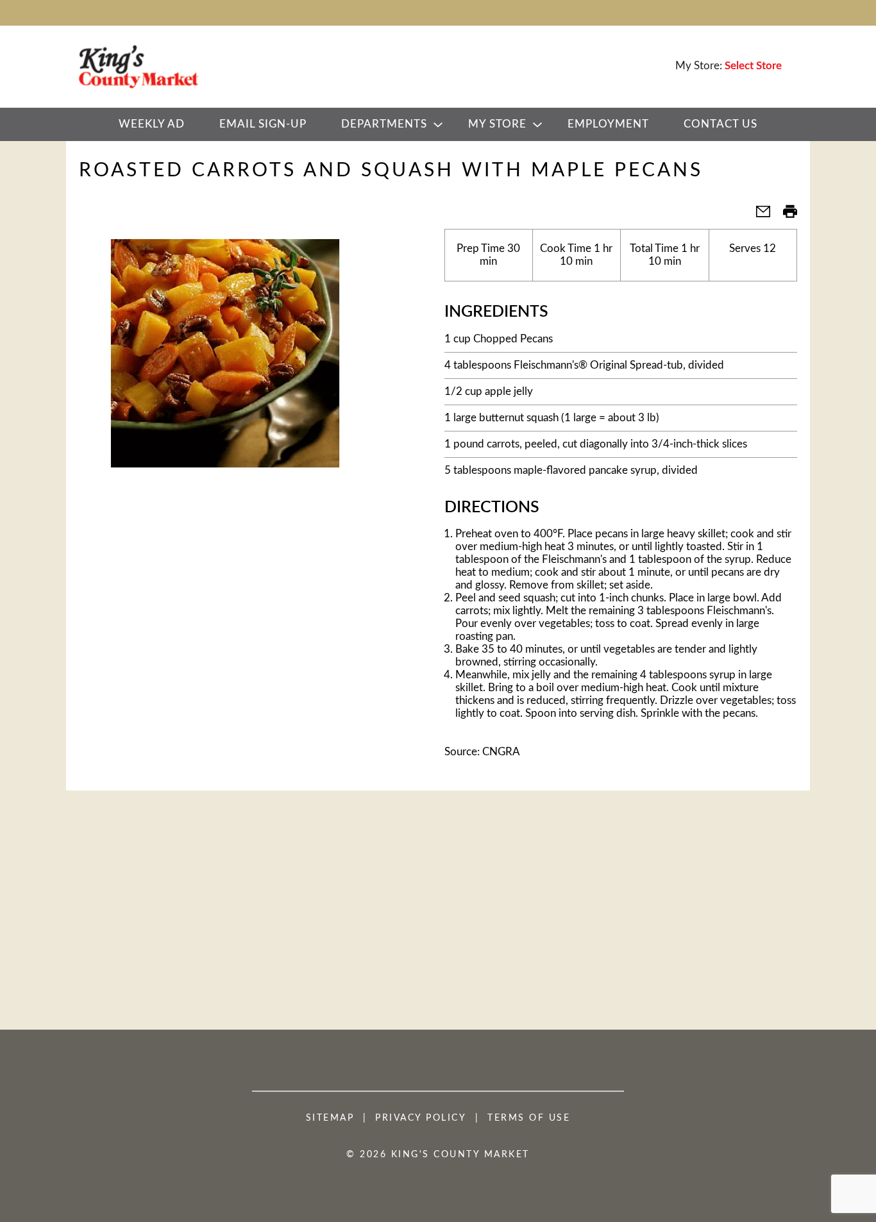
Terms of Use (528, 1118)
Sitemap (330, 1118)
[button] (758, 215)
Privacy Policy (420, 1118)
